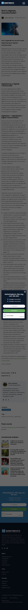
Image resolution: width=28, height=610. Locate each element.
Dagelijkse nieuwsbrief (15, 299)
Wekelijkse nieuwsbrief (15, 301)
